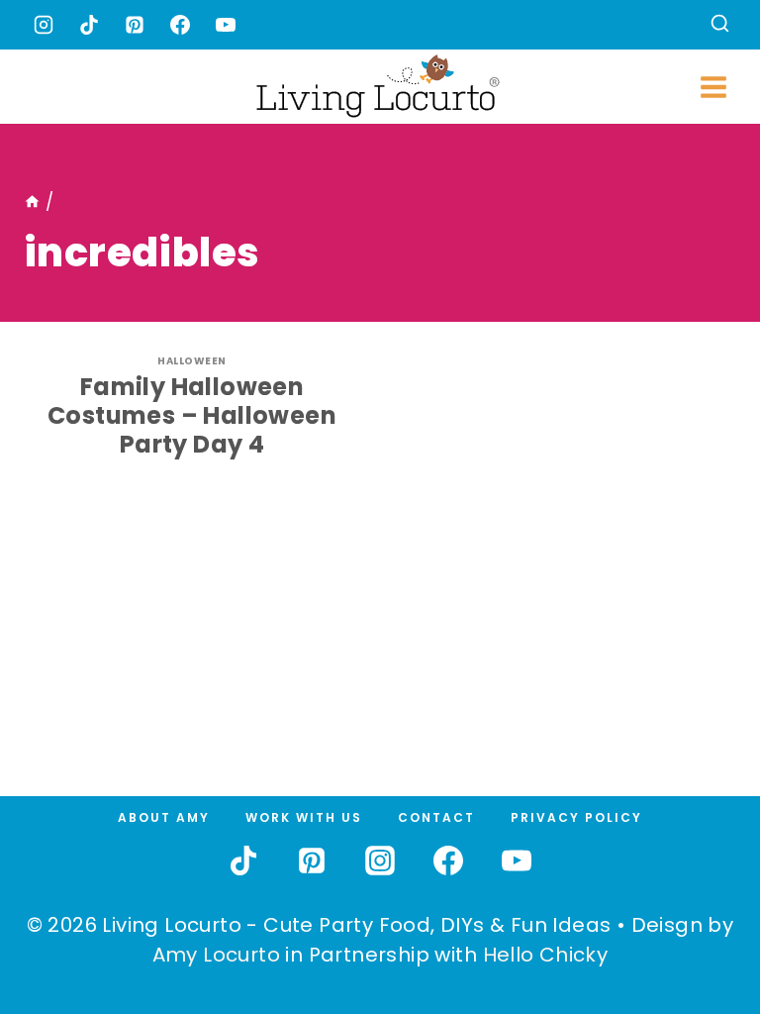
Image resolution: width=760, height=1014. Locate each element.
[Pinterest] (134, 25)
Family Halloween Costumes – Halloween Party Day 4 (192, 415)
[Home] (32, 202)
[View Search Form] (720, 25)
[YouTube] (225, 25)
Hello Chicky (546, 954)
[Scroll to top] (701, 926)
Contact (436, 817)
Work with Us (303, 817)
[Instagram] (43, 25)
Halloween (192, 361)
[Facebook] (180, 25)
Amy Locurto (216, 954)
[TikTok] (89, 25)
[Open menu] (713, 86)
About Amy (164, 817)
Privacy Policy (576, 817)
